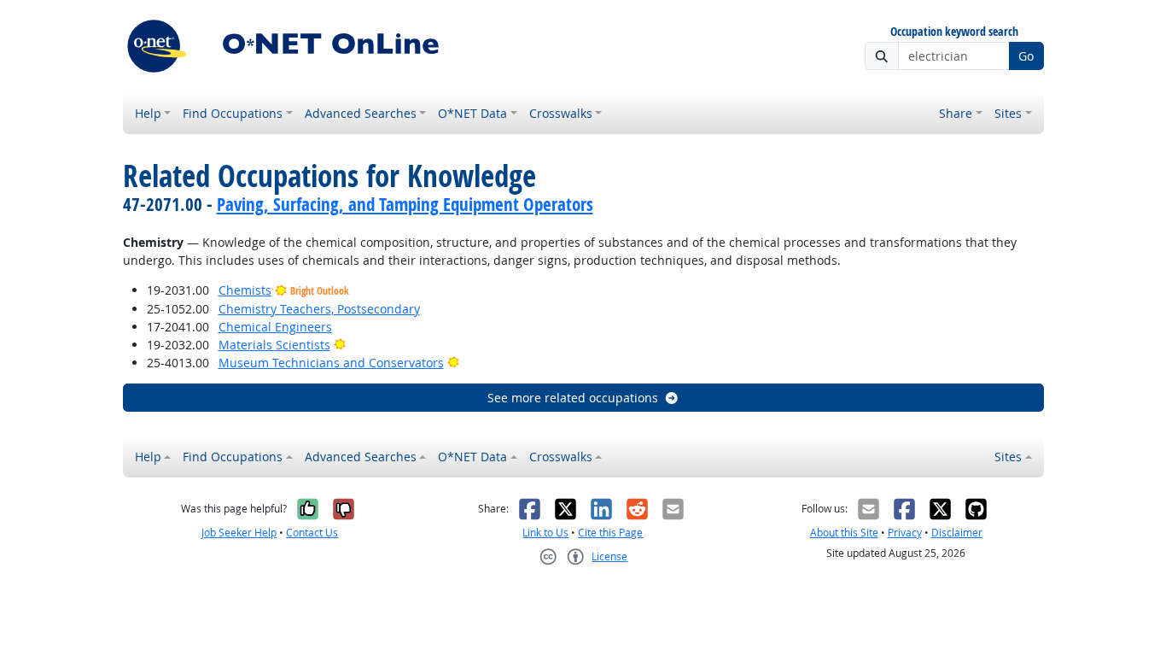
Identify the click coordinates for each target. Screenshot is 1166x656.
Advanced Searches (361, 113)
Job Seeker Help (239, 532)
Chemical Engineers (275, 327)
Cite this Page (610, 532)
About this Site (844, 532)
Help (148, 113)
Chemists (245, 290)
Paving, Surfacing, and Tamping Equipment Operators (405, 204)
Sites (1008, 113)
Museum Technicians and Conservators (331, 362)
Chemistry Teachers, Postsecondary (319, 309)
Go (1026, 56)
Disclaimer (956, 532)
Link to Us (545, 532)
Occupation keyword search (954, 32)
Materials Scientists (274, 345)
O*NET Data (472, 113)
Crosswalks (560, 113)
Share (955, 113)
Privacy (905, 532)
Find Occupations (233, 113)
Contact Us (312, 532)
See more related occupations (572, 398)
